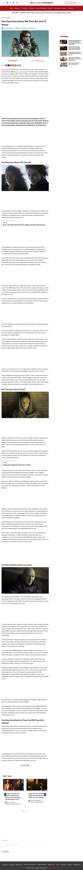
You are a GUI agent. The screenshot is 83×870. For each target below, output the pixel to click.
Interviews (57, 8)
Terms (57, 864)
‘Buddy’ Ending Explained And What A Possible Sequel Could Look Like (75, 53)
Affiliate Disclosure (42, 864)
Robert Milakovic (36, 800)
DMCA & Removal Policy (30, 864)
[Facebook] (7, 2)
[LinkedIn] (11, 65)
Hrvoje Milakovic (9, 28)
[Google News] (16, 2)
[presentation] (13, 785)
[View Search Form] (79, 3)
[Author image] (2, 28)
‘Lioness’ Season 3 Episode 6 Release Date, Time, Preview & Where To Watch (75, 59)
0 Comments (32, 28)
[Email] (20, 65)
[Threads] (13, 2)
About (64, 8)
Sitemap (70, 864)
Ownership (63, 864)
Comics (31, 8)
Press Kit (12, 864)
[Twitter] (10, 2)
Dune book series (20, 72)
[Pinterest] (13, 65)
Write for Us (5, 864)
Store (66, 3)
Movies (17, 8)
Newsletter (73, 3)
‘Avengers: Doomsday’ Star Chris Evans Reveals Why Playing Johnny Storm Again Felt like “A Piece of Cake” (75, 42)
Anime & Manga (40, 8)
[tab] (22, 811)
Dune (3, 69)
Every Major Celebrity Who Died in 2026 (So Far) (74, 63)
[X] (9, 65)
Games (50, 8)
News (12, 8)
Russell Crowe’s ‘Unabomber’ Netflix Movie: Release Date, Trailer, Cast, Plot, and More (36, 795)
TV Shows (24, 8)
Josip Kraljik (12, 802)
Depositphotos (77, 864)
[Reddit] (15, 65)
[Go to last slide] (5, 794)
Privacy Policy (51, 864)
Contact (70, 8)
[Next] (45, 794)
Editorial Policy (40, 61)
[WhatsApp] (18, 65)
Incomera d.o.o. (52, 868)
